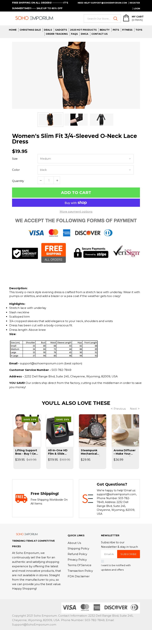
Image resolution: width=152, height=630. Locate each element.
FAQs (74, 33)
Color (16, 170)
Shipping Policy (78, 548)
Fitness (127, 29)
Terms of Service (79, 565)
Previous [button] (120, 408)
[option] (76, 75)
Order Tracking (57, 33)
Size (15, 158)
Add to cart (76, 192)
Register (135, 3)
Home (12, 29)
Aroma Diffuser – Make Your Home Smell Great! (125, 452)
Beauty (105, 29)
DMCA (84, 33)
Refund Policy (77, 554)
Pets (116, 29)
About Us (74, 543)
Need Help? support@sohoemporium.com (102, 3)
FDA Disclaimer (79, 576)
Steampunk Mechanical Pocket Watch (91, 452)
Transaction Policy (80, 570)
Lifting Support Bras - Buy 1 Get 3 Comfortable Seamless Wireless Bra (26, 452)
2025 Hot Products (83, 29)
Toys (139, 29)
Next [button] (133, 408)
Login (137, 8)
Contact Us (99, 33)
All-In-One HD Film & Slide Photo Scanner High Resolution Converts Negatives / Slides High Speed (59, 452)
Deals (48, 29)
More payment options (76, 211)
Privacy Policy (77, 559)
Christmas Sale (30, 29)
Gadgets (61, 29)
